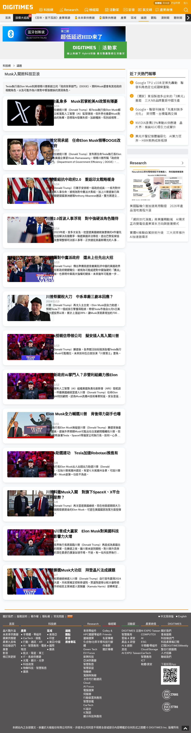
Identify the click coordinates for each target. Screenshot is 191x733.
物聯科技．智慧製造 (35, 667)
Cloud (86, 682)
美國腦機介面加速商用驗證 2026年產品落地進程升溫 (156, 208)
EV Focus (89, 653)
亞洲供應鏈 (89, 660)
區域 (133, 18)
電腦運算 (88, 690)
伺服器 (87, 693)
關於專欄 (108, 649)
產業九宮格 (9, 641)
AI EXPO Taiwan (131, 653)
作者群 (106, 645)
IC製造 (87, 712)
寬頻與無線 (89, 675)
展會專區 (70, 641)
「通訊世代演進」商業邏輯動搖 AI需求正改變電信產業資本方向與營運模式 (157, 221)
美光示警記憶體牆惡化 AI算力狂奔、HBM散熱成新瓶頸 (158, 138)
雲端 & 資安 (128, 638)
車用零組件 (89, 630)
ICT (143, 660)
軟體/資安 (146, 664)
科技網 (48, 9)
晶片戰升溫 (9, 630)
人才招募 (166, 653)
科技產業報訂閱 (170, 641)
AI (142, 638)
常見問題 (59, 616)
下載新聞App (168, 664)
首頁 (8, 18)
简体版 (166, 2)
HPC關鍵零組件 (92, 634)
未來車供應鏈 (86, 18)
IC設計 (87, 708)
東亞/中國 (54, 641)
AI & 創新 (127, 645)
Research (71, 9)
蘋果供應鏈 (109, 18)
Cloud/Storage (149, 649)
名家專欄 (108, 638)
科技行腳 (108, 641)
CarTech (88, 705)
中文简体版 (167, 616)
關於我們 (8, 616)
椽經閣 (94, 9)
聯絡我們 (166, 656)
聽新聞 (178, 18)
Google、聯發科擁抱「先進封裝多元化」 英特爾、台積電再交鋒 (159, 111)
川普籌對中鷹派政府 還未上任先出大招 (79, 258)
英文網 (147, 9)
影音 (130, 9)
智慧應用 (127, 634)
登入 (186, 2)
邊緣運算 (88, 638)
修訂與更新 (9, 656)
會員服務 (166, 634)
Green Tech (90, 649)
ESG (143, 641)
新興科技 (88, 656)
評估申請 (175, 2)
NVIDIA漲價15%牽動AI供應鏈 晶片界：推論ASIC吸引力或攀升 (158, 125)
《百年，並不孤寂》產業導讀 (52, 18)
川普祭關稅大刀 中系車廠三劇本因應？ (79, 297)
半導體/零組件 (149, 645)
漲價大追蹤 (23, 17)
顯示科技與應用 (92, 716)
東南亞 (53, 634)
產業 (123, 18)
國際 (51, 645)
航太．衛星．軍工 (33, 653)
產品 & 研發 (128, 641)
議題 (143, 18)
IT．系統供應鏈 (32, 656)
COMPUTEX (148, 634)
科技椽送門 (9, 645)
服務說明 (22, 616)
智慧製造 (88, 664)
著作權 (35, 616)
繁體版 (158, 2)
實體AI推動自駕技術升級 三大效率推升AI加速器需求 (157, 234)
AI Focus (88, 686)
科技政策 (28, 664)
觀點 (153, 18)
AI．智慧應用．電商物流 (33, 647)
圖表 (25, 671)
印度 (51, 638)
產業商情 (166, 9)
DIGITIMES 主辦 (131, 630)
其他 (124, 649)
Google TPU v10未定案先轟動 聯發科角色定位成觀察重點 (159, 85)
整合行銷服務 (169, 649)
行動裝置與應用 (92, 697)
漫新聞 (165, 18)
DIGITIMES (174, 623)
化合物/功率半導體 (92, 643)
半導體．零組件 (32, 634)
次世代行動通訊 (92, 679)
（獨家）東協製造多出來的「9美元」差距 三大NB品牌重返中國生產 (160, 98)
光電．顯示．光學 (33, 660)
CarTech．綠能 (32, 638)
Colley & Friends (107, 632)
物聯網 (87, 671)
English (182, 616)
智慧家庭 (88, 667)
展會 (5, 649)
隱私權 (46, 616)
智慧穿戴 (88, 701)
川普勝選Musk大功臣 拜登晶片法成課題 (80, 570)
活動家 (114, 9)
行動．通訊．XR (32, 641)
